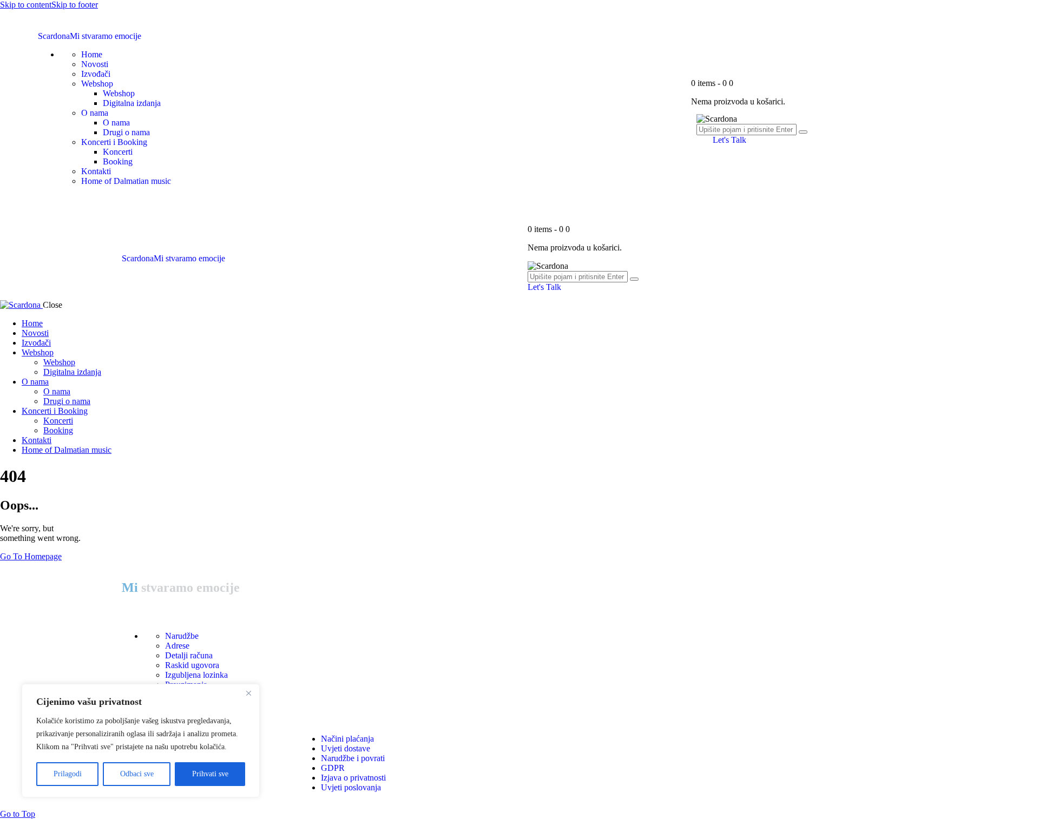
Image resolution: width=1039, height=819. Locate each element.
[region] (141, 740)
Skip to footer (74, 4)
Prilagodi (68, 774)
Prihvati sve (210, 774)
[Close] (248, 692)
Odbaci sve (137, 774)
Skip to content (25, 4)
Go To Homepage (31, 556)
